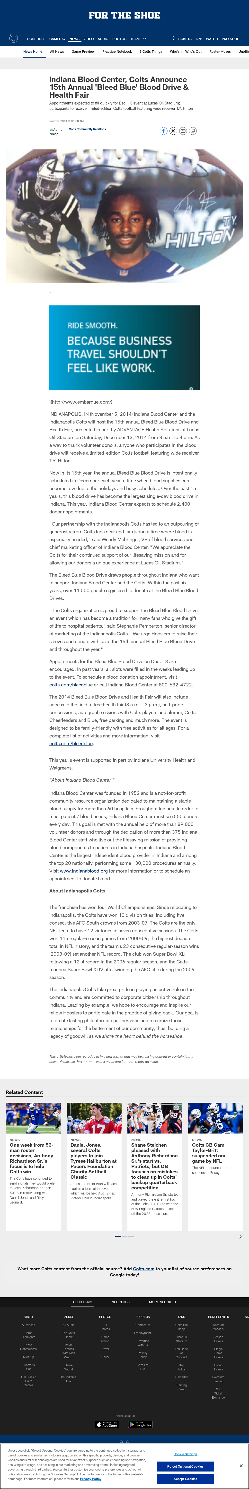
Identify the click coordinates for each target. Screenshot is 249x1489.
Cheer (105, 1357)
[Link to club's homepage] (13, 38)
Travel (105, 1348)
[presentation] (241, 1237)
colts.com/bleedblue (71, 684)
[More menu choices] (145, 38)
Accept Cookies (185, 1479)
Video (28, 1316)
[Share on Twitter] (173, 133)
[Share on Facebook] (164, 133)
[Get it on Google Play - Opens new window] (140, 1427)
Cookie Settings (185, 1454)
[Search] (174, 38)
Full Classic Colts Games (28, 1381)
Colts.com (143, 1268)
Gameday (181, 1377)
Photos (105, 1316)
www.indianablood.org (84, 871)
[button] (118, 1236)
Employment (142, 1332)
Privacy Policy (90, 1479)
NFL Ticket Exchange (218, 1393)
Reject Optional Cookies (185, 1466)
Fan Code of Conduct (181, 1353)
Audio (68, 1316)
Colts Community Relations (87, 129)
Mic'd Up (28, 1357)
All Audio (69, 1324)
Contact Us (142, 1324)
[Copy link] (193, 131)
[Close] (241, 1466)
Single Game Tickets (218, 1353)
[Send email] (183, 133)
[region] (124, 1466)
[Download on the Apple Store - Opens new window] (107, 1425)
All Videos (28, 1324)
